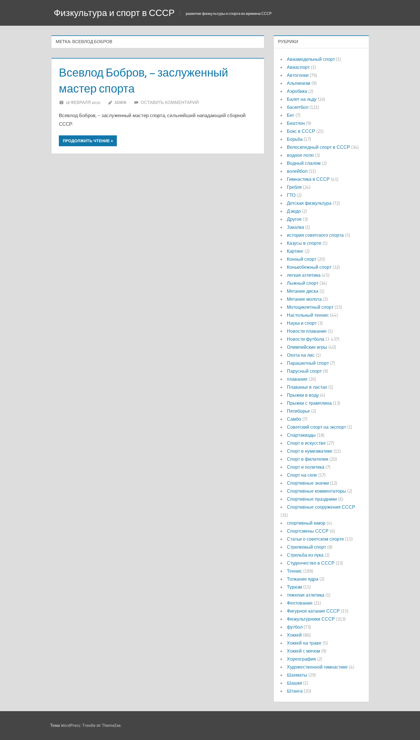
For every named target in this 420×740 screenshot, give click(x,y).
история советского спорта (315, 235)
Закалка (295, 227)
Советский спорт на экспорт (316, 427)
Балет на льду (302, 99)
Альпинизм (298, 83)
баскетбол (297, 107)
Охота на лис (301, 355)
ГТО (291, 195)
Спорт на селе (302, 475)
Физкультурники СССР (311, 619)
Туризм (294, 587)
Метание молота (304, 299)
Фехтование (300, 603)
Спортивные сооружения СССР (321, 507)
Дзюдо (294, 211)
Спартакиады (301, 435)
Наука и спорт (302, 323)
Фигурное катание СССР (313, 611)
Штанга (295, 691)
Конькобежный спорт (309, 267)
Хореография (301, 659)
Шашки (294, 683)
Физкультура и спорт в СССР (114, 12)
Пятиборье (298, 411)
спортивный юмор (306, 523)
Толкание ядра (302, 579)
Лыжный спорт (302, 283)
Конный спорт (301, 259)
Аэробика (297, 91)
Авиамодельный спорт (311, 59)
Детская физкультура (309, 203)
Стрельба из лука (305, 555)
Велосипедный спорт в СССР (318, 147)
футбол (295, 627)
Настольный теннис (308, 315)
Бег (290, 115)
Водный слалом (304, 163)
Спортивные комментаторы (316, 491)
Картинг (295, 251)
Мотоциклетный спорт (310, 307)
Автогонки (298, 75)
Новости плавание (307, 331)
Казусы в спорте (304, 243)
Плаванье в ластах (307, 387)
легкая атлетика (304, 275)
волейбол (297, 171)
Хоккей (294, 635)
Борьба (295, 139)
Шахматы (297, 675)
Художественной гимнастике (317, 667)
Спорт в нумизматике (309, 451)
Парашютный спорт (308, 363)
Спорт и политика (305, 467)
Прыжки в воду (303, 395)
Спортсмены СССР (308, 531)
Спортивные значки (308, 483)
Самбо (294, 419)
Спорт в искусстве (306, 443)
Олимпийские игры (307, 347)
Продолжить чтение (86, 140)
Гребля (294, 187)
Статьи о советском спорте (315, 539)
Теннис (294, 571)
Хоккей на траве (304, 643)
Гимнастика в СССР (308, 179)
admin (120, 102)
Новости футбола (305, 339)
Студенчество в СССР (311, 563)
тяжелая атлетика (305, 595)
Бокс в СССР (301, 131)
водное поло (300, 155)
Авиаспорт (298, 67)
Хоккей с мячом (303, 651)
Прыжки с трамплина (309, 403)
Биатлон (296, 123)
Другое (294, 219)
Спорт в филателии (307, 459)
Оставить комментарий (170, 102)
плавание (297, 379)
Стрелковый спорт (306, 547)
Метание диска (302, 291)
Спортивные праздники (312, 499)
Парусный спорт (304, 371)
